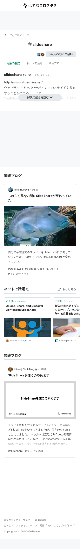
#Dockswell (15, 268)
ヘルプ (33, 525)
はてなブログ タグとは (16, 525)
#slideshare (15, 450)
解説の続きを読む (38, 97)
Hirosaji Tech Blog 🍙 (25, 369)
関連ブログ (55, 63)
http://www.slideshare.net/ (23, 82)
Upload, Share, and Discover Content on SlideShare (24, 307)
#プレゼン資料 (34, 450)
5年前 (43, 369)
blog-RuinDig (21, 189)
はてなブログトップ (64, 525)
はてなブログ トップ (18, 35)
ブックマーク (16, 301)
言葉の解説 (13, 63)
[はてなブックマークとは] (27, 289)
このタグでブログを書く (61, 54)
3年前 (35, 189)
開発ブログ (45, 525)
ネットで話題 (34, 63)
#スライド (52, 268)
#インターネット (18, 273)
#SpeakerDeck (34, 268)
